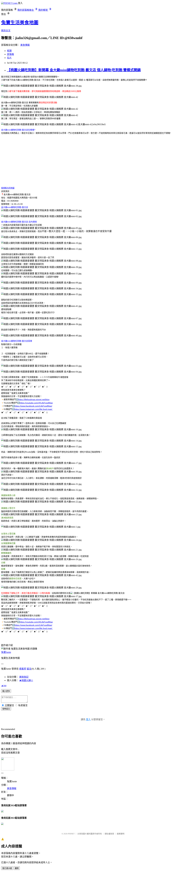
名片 (9, 57)
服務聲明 (120, 834)
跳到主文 (5, 30)
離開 (17, 868)
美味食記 (23, 677)
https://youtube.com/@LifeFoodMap (36, 403)
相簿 (9, 51)
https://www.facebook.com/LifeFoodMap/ (33, 406)
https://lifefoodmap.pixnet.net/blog (33, 399)
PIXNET (71, 834)
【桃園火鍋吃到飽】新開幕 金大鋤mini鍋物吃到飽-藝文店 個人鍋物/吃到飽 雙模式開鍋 (74, 70)
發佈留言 (6, 709)
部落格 (10, 54)
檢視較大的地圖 (7, 188)
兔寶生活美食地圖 (19, 22)
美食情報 (25, 45)
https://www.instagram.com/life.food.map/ (33, 409)
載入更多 (6, 691)
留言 (29, 669)
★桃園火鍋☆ (26, 680)
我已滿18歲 (7, 868)
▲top (3, 685)
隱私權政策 (109, 834)
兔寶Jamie (6, 652)
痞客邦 (22, 669)
